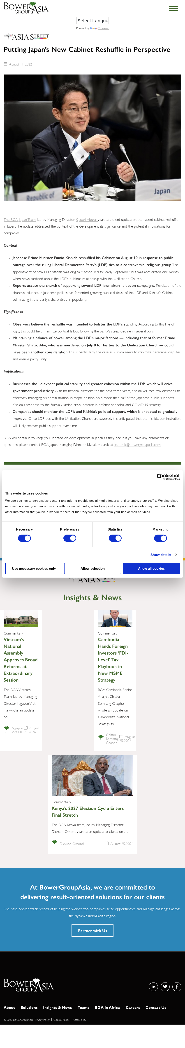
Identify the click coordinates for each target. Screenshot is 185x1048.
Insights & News (57, 1007)
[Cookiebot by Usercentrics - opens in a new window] (160, 477)
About (9, 1007)
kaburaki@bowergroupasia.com (137, 444)
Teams (83, 1007)
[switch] (69, 538)
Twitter (165, 986)
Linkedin (153, 986)
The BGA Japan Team (20, 219)
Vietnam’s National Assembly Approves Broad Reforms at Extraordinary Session (21, 660)
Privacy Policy (42, 1019)
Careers (133, 1007)
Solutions (29, 1007)
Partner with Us (92, 930)
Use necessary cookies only (34, 568)
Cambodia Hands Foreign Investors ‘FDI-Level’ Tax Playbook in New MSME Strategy (113, 660)
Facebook (176, 986)
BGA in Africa (107, 1007)
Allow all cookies (151, 568)
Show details (160, 555)
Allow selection (93, 568)
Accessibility (79, 1019)
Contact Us (156, 1007)
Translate (103, 28)
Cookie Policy (61, 1019)
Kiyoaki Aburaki (87, 219)
